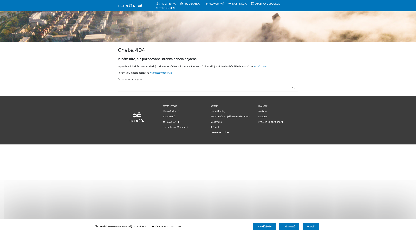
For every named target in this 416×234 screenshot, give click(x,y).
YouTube (262, 111)
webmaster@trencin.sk (161, 72)
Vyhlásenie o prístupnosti (270, 121)
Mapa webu (216, 121)
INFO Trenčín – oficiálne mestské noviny (230, 116)
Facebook (262, 105)
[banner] (131, 6)
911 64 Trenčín (169, 116)
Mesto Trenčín (170, 105)
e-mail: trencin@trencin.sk (175, 127)
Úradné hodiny (217, 111)
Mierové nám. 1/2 (171, 111)
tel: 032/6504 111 (171, 121)
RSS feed (214, 127)
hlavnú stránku (261, 66)
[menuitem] (168, 3)
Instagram (263, 116)
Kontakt (214, 105)
